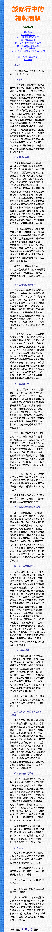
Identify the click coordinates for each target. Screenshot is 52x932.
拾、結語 (28, 59)
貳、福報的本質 (28, 34)
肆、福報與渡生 (28, 40)
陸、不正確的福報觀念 (28, 46)
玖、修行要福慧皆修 (28, 57)
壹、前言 (28, 32)
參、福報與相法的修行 (28, 37)
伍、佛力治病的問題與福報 (28, 43)
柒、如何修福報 (28, 48)
